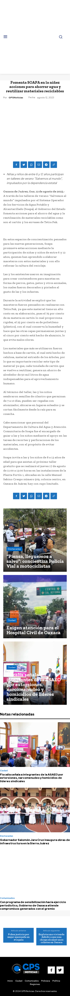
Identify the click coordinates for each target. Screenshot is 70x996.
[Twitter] (24, 164)
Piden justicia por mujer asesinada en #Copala (18, 937)
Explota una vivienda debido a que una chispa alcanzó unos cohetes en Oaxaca (51, 938)
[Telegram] (46, 164)
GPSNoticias (16, 97)
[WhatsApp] (31, 164)
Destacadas (14, 548)
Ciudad (11, 620)
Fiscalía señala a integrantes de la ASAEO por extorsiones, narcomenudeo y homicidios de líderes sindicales (31, 778)
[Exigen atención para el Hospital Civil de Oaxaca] (35, 606)
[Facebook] (16, 164)
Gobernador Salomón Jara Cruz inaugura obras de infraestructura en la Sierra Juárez (35, 841)
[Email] (38, 164)
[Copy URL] (53, 164)
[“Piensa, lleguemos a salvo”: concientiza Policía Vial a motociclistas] (35, 540)
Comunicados (7, 898)
